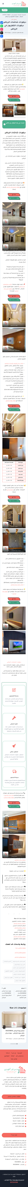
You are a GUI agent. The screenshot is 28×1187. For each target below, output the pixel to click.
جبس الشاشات (7, 961)
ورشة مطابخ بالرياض (20, 957)
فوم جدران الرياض (8, 977)
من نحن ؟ (13, 1053)
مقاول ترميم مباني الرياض (13, 187)
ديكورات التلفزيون (9, 971)
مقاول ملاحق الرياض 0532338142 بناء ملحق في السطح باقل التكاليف (21, 993)
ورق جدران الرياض (9, 795)
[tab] (15, 1043)
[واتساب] (1, 26)
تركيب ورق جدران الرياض (17, 585)
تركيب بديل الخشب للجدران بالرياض (14, 363)
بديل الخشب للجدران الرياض (19, 961)
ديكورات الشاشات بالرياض (19, 974)
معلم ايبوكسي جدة (21, 948)
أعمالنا (12, 1056)
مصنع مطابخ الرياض (20, 952)
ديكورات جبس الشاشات (19, 977)
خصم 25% (5, 10)
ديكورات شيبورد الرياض (19, 923)
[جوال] (1, 22)
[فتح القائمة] (3, 3)
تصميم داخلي (14, 14)
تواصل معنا (14, 1059)
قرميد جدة (22, 89)
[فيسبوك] (1, 36)
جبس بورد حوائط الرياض (19, 964)
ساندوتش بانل (20, 1056)
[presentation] (14, 1019)
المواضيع (6, 1056)
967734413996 (14, 1182)
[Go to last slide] (24, 1027)
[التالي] (4, 1027)
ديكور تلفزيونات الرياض (20, 971)
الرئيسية (24, 14)
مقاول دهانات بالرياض (20, 980)
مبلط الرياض (9, 490)
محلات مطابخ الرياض (20, 928)
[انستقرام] (1, 29)
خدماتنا (8, 1053)
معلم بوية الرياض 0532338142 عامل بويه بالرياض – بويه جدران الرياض (14, 1033)
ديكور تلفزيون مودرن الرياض (19, 968)
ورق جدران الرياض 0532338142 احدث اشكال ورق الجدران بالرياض (6, 993)
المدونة (19, 14)
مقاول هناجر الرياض (11, 400)
